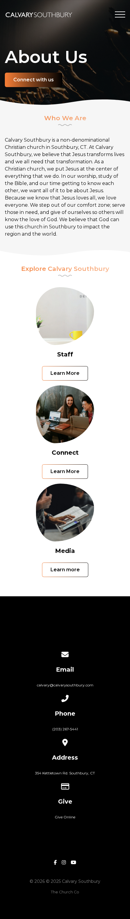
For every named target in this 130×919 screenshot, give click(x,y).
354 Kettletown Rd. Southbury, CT (65, 773)
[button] (120, 14)
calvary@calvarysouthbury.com (65, 685)
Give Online (65, 817)
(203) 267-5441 (65, 729)
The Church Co (65, 892)
